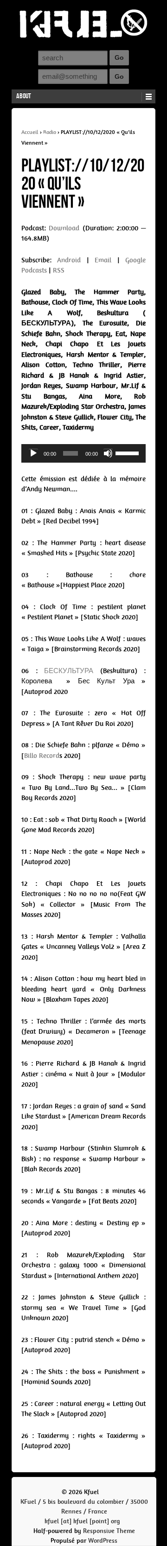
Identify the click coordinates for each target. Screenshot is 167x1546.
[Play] (33, 453)
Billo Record (41, 755)
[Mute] (108, 453)
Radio (49, 132)
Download (64, 228)
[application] (83, 453)
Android (69, 260)
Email (103, 260)
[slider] (128, 452)
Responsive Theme (109, 1531)
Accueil (30, 132)
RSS (58, 270)
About (23, 96)
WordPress (102, 1541)
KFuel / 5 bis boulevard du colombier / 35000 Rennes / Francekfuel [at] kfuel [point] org (84, 1511)
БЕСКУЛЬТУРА (72, 671)
